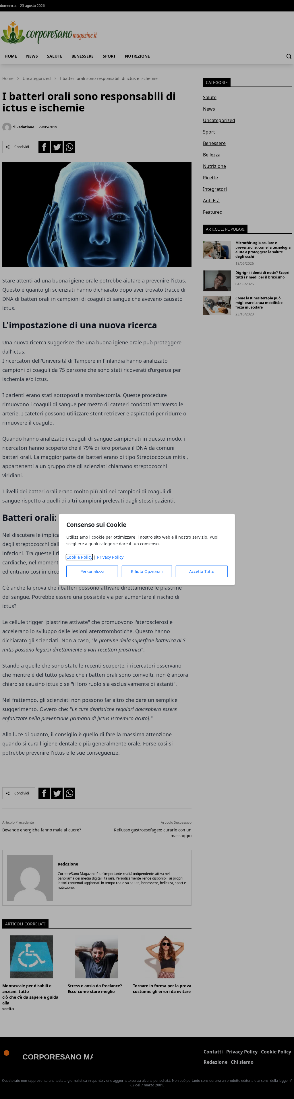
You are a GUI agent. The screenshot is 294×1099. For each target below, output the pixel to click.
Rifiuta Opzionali (147, 571)
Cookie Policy (79, 557)
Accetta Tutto (201, 571)
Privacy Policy (110, 557)
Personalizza (92, 571)
